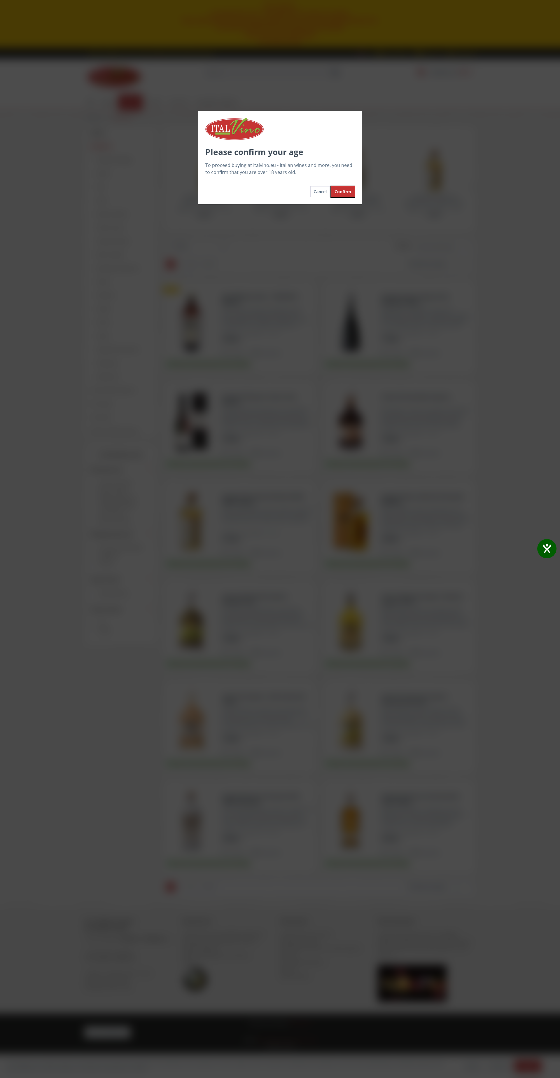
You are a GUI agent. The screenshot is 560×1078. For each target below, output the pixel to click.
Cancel (320, 191)
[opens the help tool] (546, 548)
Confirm (343, 191)
